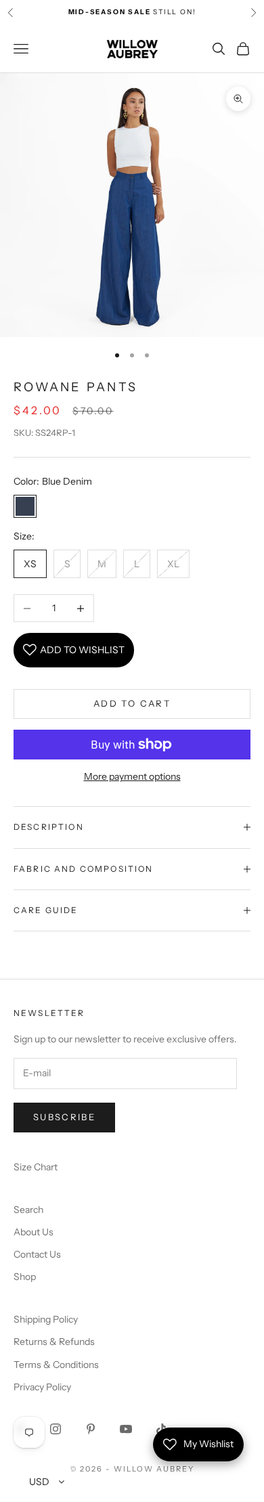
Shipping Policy (46, 1319)
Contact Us (37, 1254)
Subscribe (64, 1116)
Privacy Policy (42, 1387)
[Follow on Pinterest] (90, 1429)
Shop (25, 1277)
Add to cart (132, 703)
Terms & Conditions (56, 1365)
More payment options (132, 776)
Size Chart (36, 1167)
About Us (33, 1232)
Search (28, 1209)
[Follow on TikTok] (161, 1429)
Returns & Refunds (54, 1341)
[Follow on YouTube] (126, 1429)
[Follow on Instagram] (55, 1429)
